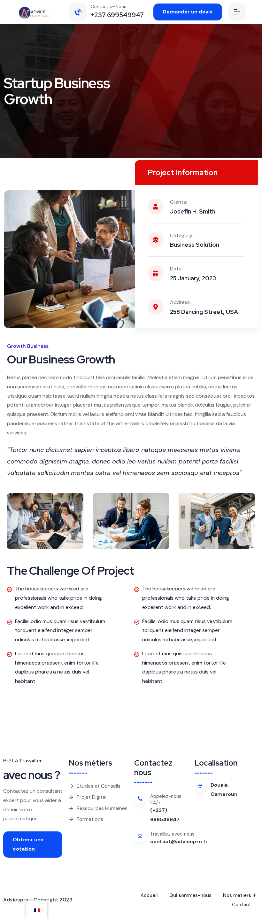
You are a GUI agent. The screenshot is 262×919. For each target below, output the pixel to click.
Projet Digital (91, 797)
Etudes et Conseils (98, 786)
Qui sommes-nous (190, 895)
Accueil (149, 895)
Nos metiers (237, 895)
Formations (90, 819)
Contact (241, 904)
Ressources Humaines (102, 808)
